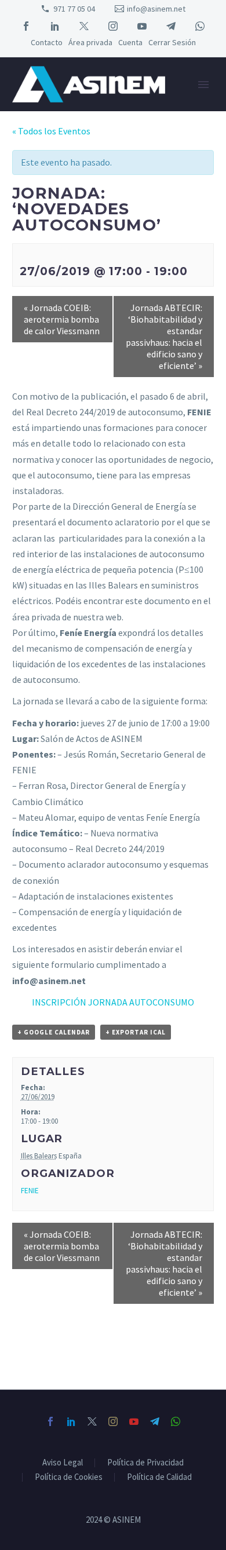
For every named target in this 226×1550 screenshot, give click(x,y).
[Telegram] (171, 26)
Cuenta (130, 42)
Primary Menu (203, 84)
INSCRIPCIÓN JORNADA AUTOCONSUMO (113, 1002)
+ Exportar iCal (135, 1032)
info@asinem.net (156, 8)
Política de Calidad (159, 1477)
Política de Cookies (69, 1477)
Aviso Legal (62, 1462)
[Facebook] (26, 26)
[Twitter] (84, 26)
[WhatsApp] (200, 26)
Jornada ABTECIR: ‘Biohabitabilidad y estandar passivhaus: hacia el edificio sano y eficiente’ (164, 336)
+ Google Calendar (53, 1032)
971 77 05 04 (74, 8)
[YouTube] (142, 26)
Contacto (47, 42)
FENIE (30, 1191)
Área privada (90, 42)
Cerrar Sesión (172, 42)
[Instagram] (113, 26)
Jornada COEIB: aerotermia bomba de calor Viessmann (62, 319)
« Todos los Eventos (51, 131)
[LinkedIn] (55, 26)
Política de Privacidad (145, 1462)
